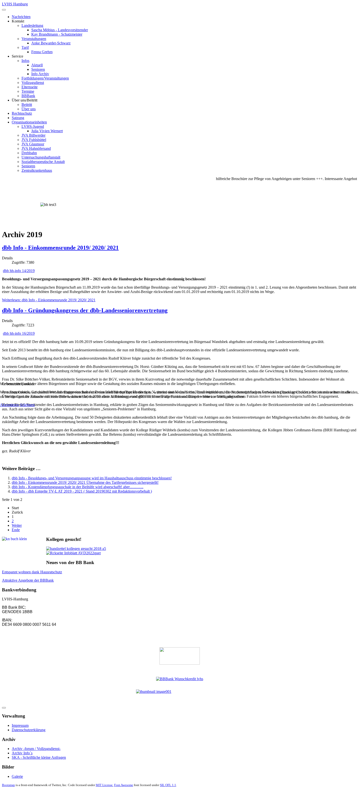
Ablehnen (27, 405)
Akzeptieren (9, 405)
